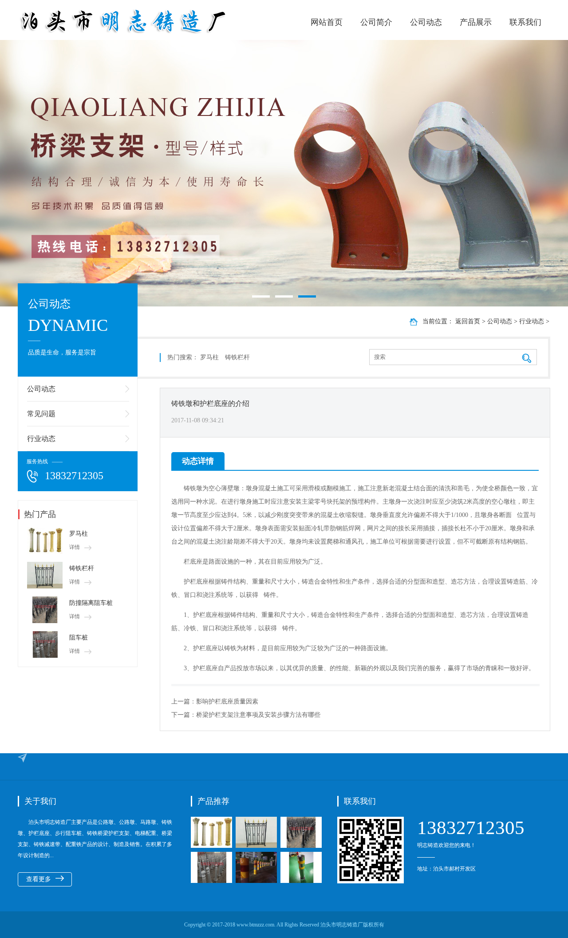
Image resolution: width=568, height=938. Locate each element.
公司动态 (426, 22)
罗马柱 (78, 533)
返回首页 (467, 321)
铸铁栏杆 (81, 568)
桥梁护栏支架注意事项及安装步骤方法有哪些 (258, 714)
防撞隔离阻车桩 (91, 603)
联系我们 (525, 22)
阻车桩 (78, 637)
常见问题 (41, 413)
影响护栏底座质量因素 (227, 701)
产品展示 (476, 22)
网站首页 (327, 22)
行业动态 (41, 438)
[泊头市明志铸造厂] (151, 21)
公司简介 (376, 22)
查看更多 (38, 879)
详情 (74, 547)
